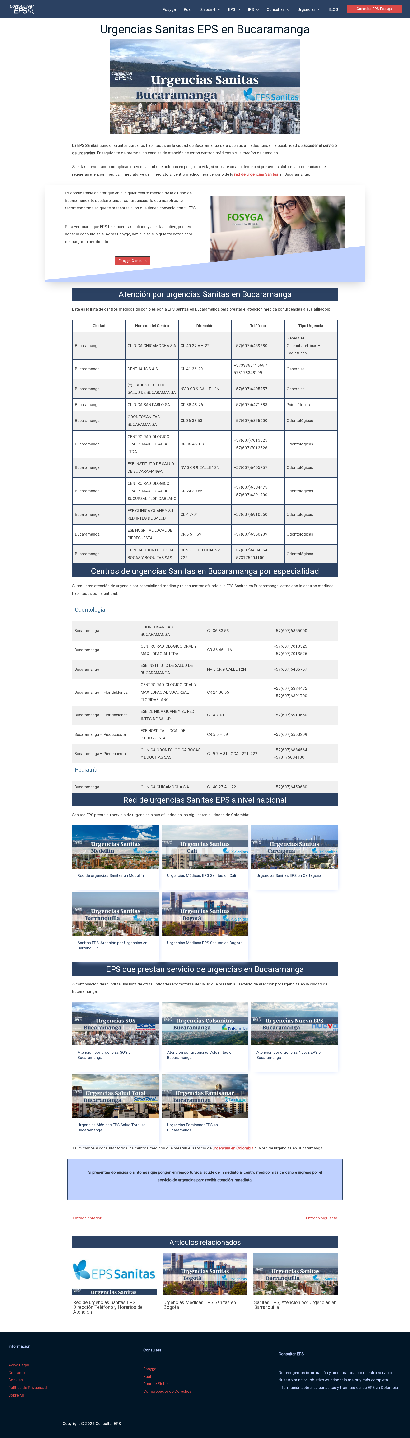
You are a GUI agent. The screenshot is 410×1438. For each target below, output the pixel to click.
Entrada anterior (85, 1218)
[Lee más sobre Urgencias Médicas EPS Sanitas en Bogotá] (205, 1273)
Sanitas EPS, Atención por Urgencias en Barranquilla (295, 1305)
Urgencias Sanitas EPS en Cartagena (288, 875)
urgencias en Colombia (233, 1148)
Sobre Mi (16, 1395)
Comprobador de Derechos (167, 1391)
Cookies (15, 1380)
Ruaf (147, 1376)
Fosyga (149, 1368)
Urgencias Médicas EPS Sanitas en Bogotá (204, 942)
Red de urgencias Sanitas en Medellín (111, 875)
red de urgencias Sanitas (256, 174)
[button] (374, 9)
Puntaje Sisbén (156, 1383)
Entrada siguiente (324, 1218)
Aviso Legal (18, 1365)
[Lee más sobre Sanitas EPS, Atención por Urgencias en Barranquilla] (295, 1273)
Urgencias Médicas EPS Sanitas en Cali (201, 875)
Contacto (16, 1372)
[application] (217, 9)
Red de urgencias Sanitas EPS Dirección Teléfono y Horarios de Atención (108, 1307)
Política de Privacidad (27, 1387)
